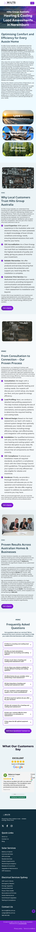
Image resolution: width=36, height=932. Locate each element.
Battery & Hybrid (7, 852)
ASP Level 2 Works (7, 881)
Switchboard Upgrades (9, 898)
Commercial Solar (7, 854)
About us (4, 836)
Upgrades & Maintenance (10, 868)
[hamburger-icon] (32, 3)
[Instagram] (11, 826)
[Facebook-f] (7, 826)
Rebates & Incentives (8, 866)
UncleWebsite (22, 923)
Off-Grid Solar (6, 856)
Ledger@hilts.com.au (8, 913)
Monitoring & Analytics (9, 863)
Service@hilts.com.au (8, 910)
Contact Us (5, 839)
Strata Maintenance (8, 895)
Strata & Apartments (8, 861)
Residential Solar (7, 859)
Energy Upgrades (7, 886)
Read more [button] (6, 789)
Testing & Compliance (9, 900)
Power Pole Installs (8, 890)
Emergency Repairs (8, 883)
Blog (3, 841)
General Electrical (7, 888)
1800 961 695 (6, 915)
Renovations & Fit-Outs (9, 893)
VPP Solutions (6, 871)
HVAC (3, 193)
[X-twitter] (3, 826)
